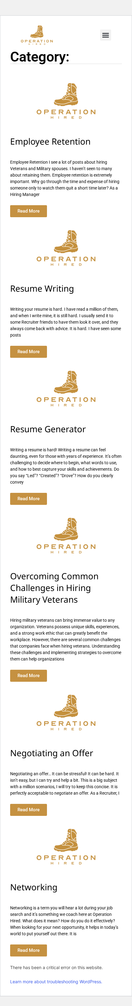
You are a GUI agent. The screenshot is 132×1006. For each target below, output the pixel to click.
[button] (105, 35)
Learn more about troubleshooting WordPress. (56, 981)
